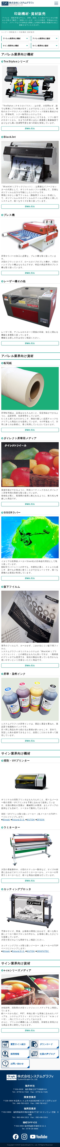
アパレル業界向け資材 (41, 38)
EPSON (40, 820)
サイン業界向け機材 (11, 46)
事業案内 (12, 32)
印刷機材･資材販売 (26, 32)
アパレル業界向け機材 (11, 38)
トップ (4, 32)
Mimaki (6, 820)
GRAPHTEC (43, 951)
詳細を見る (30, 128)
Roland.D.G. (18, 820)
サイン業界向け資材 (40, 46)
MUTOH (31, 820)
